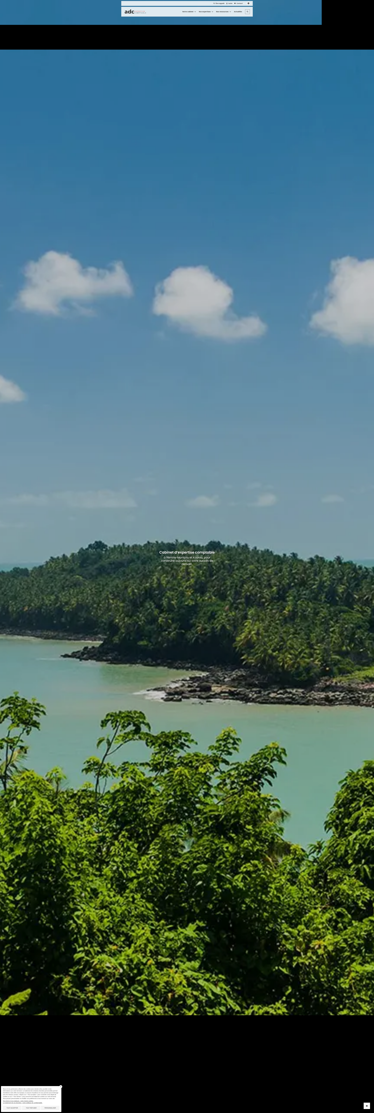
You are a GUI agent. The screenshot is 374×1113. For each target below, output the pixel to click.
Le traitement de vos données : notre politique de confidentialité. (22, 1103)
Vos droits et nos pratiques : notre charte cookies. (18, 1101)
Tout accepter (12, 1108)
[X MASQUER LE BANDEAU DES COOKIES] (60, 1086)
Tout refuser (31, 1108)
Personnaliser (50, 1108)
